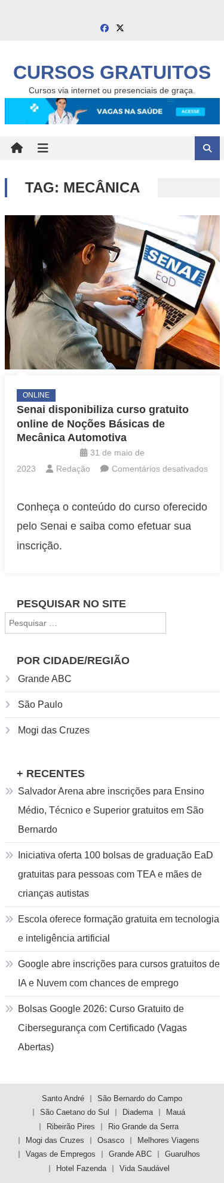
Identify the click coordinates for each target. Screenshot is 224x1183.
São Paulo (40, 704)
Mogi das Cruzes (54, 730)
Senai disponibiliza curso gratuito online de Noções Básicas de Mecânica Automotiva (103, 423)
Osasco (110, 1140)
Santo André (63, 1098)
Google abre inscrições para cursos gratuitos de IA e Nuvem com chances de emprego (119, 973)
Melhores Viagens (168, 1140)
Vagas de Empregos (61, 1154)
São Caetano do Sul (74, 1112)
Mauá (175, 1112)
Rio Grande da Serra (143, 1126)
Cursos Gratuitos (112, 72)
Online (36, 395)
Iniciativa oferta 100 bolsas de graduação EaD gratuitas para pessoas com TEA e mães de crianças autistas (115, 874)
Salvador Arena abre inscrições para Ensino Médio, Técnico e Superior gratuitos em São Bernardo (111, 810)
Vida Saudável (144, 1168)
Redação (73, 468)
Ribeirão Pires (71, 1126)
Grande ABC (45, 679)
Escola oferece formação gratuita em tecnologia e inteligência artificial (118, 928)
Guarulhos (182, 1154)
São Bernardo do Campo (139, 1098)
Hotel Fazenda (81, 1168)
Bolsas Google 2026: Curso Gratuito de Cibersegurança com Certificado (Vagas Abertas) (102, 1028)
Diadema (137, 1112)
